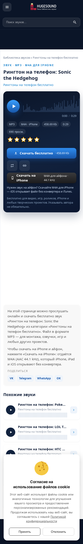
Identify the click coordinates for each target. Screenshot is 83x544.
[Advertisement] (41, 258)
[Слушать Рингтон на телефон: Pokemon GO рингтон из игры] (10, 410)
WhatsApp (44, 378)
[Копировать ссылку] (24, 165)
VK (11, 378)
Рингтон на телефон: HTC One (43, 449)
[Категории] (7, 7)
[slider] (49, 103)
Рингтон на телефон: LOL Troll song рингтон (43, 426)
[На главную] (47, 7)
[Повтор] (12, 165)
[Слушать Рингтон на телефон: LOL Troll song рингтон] (10, 432)
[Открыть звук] (73, 409)
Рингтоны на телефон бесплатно (28, 85)
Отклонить (58, 531)
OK (59, 378)
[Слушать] (13, 106)
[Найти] (74, 22)
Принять (25, 531)
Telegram (25, 378)
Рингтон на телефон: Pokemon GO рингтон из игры (43, 404)
